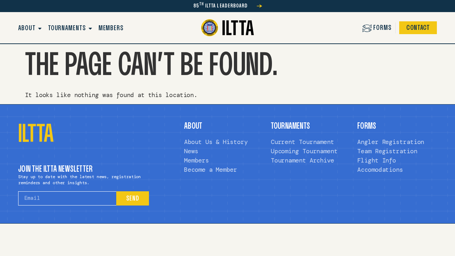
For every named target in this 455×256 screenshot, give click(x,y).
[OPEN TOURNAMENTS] (90, 28)
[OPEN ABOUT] (40, 28)
